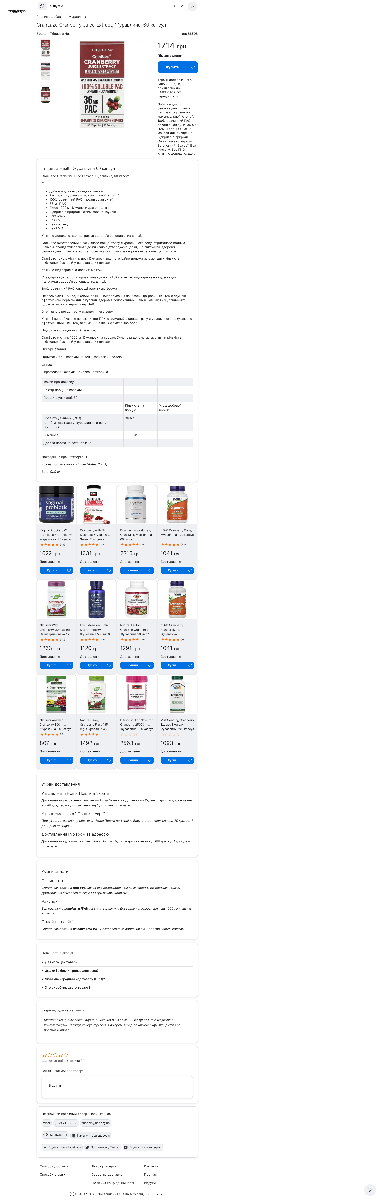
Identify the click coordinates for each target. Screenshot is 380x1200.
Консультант (58, 1135)
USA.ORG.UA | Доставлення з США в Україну (109, 1194)
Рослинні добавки (51, 17)
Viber (46, 1123)
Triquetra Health (62, 33)
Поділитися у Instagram (145, 1147)
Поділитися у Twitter (105, 1147)
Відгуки (150, 1183)
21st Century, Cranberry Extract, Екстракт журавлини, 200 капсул (177, 724)
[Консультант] (370, 1190)
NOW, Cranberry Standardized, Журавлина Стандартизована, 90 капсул (176, 634)
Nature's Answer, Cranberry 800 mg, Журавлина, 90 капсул (55, 724)
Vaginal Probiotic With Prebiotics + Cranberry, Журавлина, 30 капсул (56, 534)
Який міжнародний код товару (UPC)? (75, 979)
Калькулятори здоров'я (93, 1135)
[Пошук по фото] (174, 6)
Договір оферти (104, 1166)
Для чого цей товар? (61, 962)
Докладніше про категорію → (64, 457)
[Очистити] (182, 6)
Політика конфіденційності (113, 1183)
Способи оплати (52, 1174)
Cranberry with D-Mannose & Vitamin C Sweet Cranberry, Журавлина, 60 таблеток (95, 539)
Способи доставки (54, 1166)
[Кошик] (192, 6)
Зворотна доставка (107, 1174)
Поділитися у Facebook (64, 1147)
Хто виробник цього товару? (67, 987)
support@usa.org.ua (95, 1123)
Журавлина (77, 17)
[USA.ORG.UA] (42, 6)
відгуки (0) (76, 1061)
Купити (173, 67)
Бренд (41, 33)
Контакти (151, 1166)
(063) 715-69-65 (66, 1123)
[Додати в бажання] (193, 67)
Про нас (150, 1174)
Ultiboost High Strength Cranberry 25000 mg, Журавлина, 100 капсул (136, 724)
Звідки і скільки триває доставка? (72, 971)
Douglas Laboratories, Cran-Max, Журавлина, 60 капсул (136, 534)
